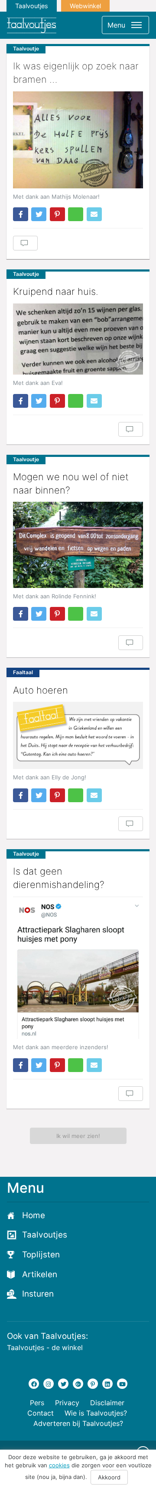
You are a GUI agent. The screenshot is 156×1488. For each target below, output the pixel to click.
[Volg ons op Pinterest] (93, 1384)
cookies (59, 1465)
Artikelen (39, 1274)
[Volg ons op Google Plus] (78, 1384)
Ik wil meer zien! (78, 1135)
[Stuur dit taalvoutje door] (94, 214)
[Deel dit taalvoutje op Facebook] (20, 214)
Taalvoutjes (31, 5)
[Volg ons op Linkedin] (107, 1384)
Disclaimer (107, 1402)
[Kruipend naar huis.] (78, 339)
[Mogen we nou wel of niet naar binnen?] (78, 545)
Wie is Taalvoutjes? (96, 1413)
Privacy (67, 1402)
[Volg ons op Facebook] (34, 1384)
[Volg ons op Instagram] (48, 1384)
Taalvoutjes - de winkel (45, 1347)
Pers (37, 1402)
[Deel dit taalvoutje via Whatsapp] (75, 214)
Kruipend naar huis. (55, 291)
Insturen (38, 1294)
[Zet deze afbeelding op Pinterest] (57, 214)
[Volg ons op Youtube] (122, 1384)
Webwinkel (85, 5)
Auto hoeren (40, 690)
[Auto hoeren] (78, 735)
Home (33, 1215)
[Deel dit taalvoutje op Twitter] (38, 214)
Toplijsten (41, 1255)
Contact (40, 1413)
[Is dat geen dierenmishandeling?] (78, 968)
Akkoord (109, 1477)
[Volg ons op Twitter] (63, 1384)
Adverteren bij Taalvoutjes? (78, 1423)
